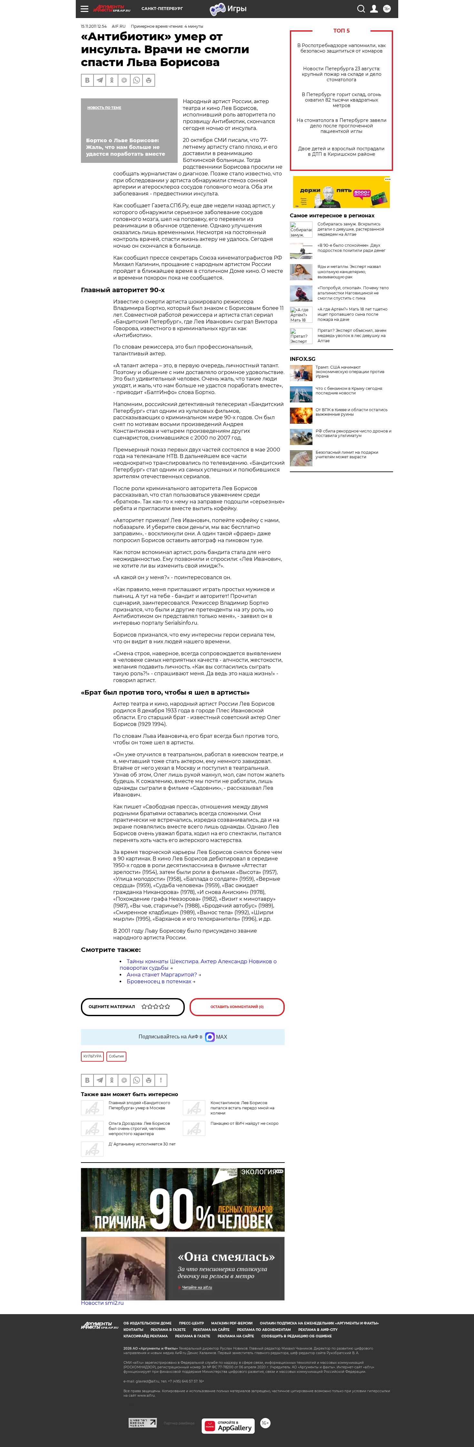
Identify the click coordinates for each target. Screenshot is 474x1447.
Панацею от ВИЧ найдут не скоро (245, 1123)
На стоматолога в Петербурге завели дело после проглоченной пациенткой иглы (342, 126)
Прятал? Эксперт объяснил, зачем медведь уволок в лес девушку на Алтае (352, 335)
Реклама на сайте (211, 1330)
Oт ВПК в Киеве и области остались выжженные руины (352, 412)
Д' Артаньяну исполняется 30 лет (142, 1144)
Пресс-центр (191, 1323)
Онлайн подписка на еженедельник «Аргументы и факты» (319, 1323)
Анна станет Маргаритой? (162, 975)
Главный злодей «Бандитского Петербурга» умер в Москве (139, 1105)
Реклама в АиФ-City (318, 1330)
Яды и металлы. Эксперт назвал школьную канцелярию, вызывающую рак (349, 271)
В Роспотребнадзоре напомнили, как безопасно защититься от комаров (341, 48)
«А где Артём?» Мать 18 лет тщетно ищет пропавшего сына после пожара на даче (353, 314)
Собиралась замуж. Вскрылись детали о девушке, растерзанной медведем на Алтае (351, 229)
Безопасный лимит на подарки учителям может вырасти (347, 454)
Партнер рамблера (179, 1423)
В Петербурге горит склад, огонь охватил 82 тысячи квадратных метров (341, 100)
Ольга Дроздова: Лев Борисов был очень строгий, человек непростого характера (139, 1128)
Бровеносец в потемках (159, 981)
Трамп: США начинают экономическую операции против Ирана (350, 372)
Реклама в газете (168, 1330)
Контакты (133, 1330)
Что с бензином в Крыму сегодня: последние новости (349, 390)
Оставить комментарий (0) (237, 1007)
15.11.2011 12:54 (94, 26)
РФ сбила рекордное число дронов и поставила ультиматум (353, 433)
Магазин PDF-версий (231, 1323)
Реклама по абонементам (264, 1330)
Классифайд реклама (145, 1336)
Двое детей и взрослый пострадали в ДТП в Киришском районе (341, 151)
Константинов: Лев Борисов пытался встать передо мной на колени (242, 1107)
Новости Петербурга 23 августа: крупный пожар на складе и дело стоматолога (341, 74)
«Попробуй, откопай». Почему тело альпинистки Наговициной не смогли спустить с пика (353, 293)
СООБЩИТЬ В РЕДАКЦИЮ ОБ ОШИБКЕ (297, 1336)
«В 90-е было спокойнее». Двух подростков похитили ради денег (352, 248)
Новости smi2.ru (102, 1303)
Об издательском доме (147, 1323)
